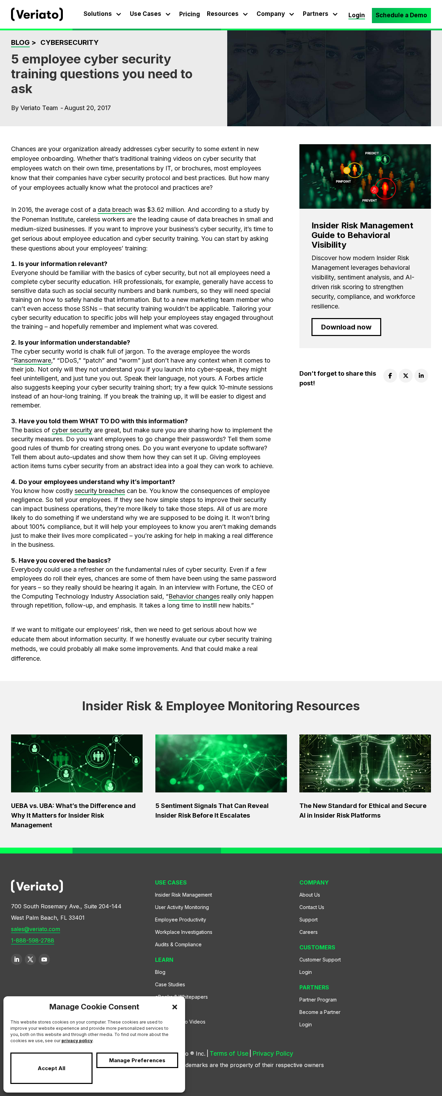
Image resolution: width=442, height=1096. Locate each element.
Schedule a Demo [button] (401, 15)
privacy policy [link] (77, 1040)
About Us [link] (309, 896)
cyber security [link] (72, 430)
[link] (37, 18)
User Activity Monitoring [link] (182, 909)
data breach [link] (115, 209)
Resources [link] (223, 13)
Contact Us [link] (311, 909)
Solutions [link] (98, 13)
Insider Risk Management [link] (183, 896)
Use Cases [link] (145, 13)
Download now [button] (346, 327)
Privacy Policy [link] (270, 1054)
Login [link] (356, 15)
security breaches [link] (100, 490)
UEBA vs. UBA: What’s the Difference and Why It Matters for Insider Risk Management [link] (73, 815)
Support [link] (308, 921)
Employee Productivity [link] (180, 921)
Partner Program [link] (318, 1001)
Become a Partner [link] (319, 1013)
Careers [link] (308, 933)
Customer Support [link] (320, 961)
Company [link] (271, 13)
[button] (174, 1007)
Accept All (51, 1068)
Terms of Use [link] (226, 1054)
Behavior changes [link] (194, 596)
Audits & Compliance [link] (178, 946)
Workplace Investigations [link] (183, 933)
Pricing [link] (189, 14)
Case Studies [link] (170, 986)
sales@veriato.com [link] (35, 929)
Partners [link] (315, 13)
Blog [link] (20, 42)
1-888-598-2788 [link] (32, 941)
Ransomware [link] (32, 360)
